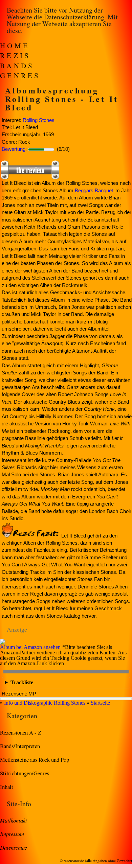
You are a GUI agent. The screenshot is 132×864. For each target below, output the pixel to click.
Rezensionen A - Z (20, 732)
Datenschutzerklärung (74, 16)
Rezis (15, 55)
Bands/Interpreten (20, 746)
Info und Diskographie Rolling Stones (44, 703)
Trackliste (21, 682)
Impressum (12, 833)
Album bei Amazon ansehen (30, 647)
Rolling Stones (38, 120)
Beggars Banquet (94, 190)
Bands (17, 65)
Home (14, 45)
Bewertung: (14, 149)
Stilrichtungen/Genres (24, 773)
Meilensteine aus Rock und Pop (34, 759)
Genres (20, 75)
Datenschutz (13, 847)
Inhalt (6, 787)
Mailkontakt (13, 820)
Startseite (100, 703)
